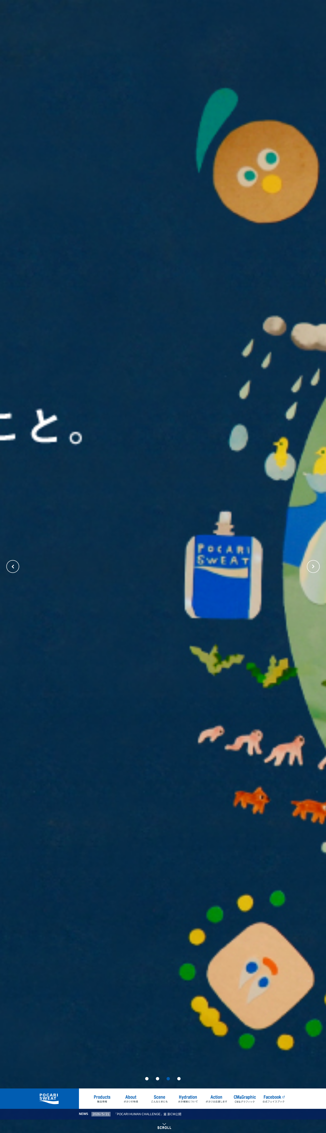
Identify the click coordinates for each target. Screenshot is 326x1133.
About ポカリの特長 (131, 1098)
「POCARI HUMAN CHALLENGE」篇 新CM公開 (147, 1114)
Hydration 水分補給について (188, 1098)
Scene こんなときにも (159, 1098)
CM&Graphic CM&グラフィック (245, 1098)
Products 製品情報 (102, 1098)
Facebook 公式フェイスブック (273, 1098)
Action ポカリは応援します (216, 1098)
